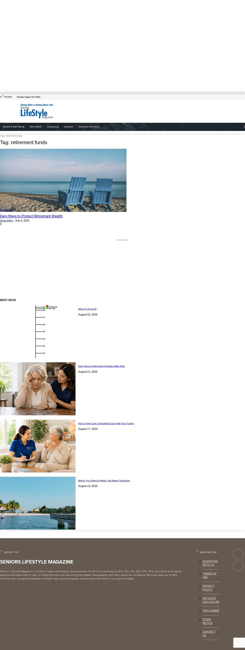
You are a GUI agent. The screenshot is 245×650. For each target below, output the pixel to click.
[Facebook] (243, 97)
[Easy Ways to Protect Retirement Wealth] (63, 180)
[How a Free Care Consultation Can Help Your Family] (38, 446)
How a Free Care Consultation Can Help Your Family (106, 423)
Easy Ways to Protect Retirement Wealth (31, 216)
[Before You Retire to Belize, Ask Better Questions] (38, 503)
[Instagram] (238, 566)
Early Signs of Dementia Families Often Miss (101, 366)
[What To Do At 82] (38, 331)
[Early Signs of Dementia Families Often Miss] (38, 388)
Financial (5, 210)
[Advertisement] (134, 111)
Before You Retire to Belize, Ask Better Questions (104, 480)
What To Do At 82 (87, 309)
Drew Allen (6, 220)
